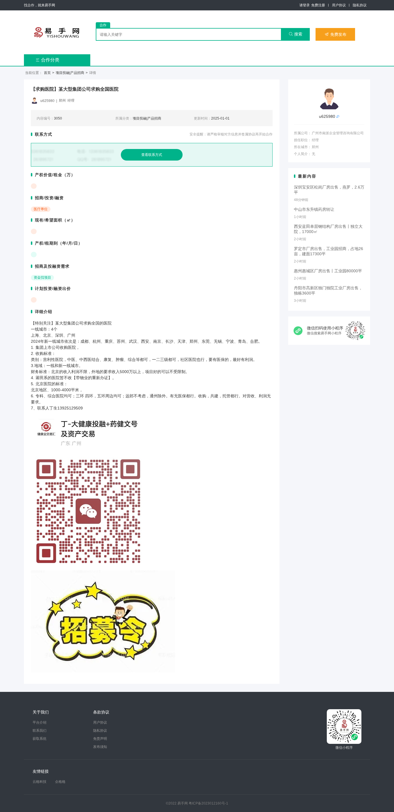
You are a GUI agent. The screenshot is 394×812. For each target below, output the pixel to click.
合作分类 (47, 59)
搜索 (295, 34)
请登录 (304, 5)
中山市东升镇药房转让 (314, 209)
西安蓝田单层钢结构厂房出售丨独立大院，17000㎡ (328, 229)
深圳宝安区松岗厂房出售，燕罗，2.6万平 (329, 190)
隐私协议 (360, 5)
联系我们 (39, 731)
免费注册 (318, 5)
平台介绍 (39, 722)
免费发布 (335, 34)
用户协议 (339, 5)
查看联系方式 (151, 155)
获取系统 (39, 739)
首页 (47, 73)
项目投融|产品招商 (70, 73)
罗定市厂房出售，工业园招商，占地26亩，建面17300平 (328, 251)
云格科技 (39, 782)
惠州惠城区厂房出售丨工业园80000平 (328, 271)
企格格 (60, 782)
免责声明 (100, 739)
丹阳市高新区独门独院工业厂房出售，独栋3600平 (328, 290)
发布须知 (100, 747)
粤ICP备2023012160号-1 (208, 803)
